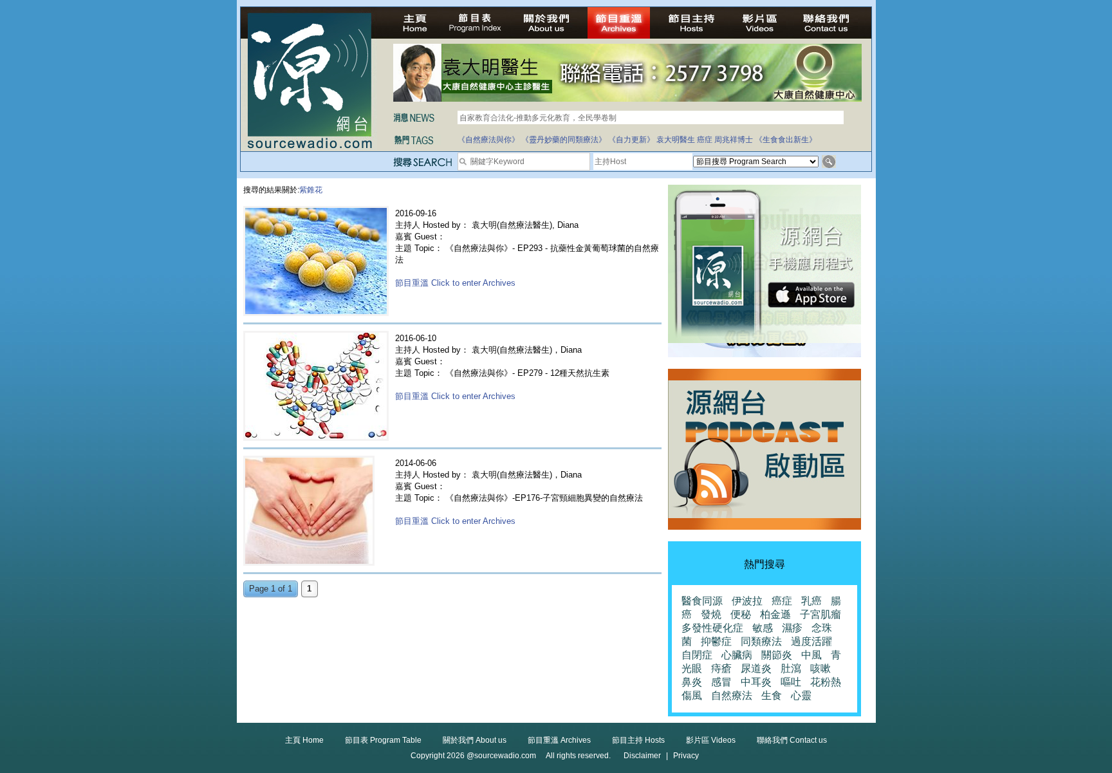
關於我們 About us (474, 740)
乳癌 (811, 600)
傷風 (691, 695)
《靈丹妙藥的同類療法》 (563, 139)
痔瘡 (721, 668)
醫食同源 (702, 600)
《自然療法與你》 (488, 139)
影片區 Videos (711, 740)
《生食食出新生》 (786, 139)
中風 (811, 654)
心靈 (801, 695)
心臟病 (736, 654)
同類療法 (761, 641)
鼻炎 (691, 681)
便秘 (740, 614)
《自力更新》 (631, 139)
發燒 (711, 614)
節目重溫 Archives (559, 740)
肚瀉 (791, 668)
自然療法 (731, 695)
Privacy (686, 755)
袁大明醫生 (675, 139)
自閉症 (696, 654)
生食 (771, 695)
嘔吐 (791, 681)
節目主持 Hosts (638, 740)
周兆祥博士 (733, 139)
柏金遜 (775, 614)
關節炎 (776, 654)
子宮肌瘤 (820, 614)
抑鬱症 (716, 641)
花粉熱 (825, 681)
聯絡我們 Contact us (792, 740)
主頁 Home (304, 740)
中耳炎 (756, 681)
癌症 (704, 139)
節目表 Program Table (383, 740)
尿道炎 (756, 668)
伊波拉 (747, 600)
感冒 (721, 681)
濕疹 (792, 627)
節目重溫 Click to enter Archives (455, 283)
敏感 (762, 627)
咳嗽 (820, 668)
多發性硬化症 (712, 627)
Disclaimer (642, 755)
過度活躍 (811, 641)
